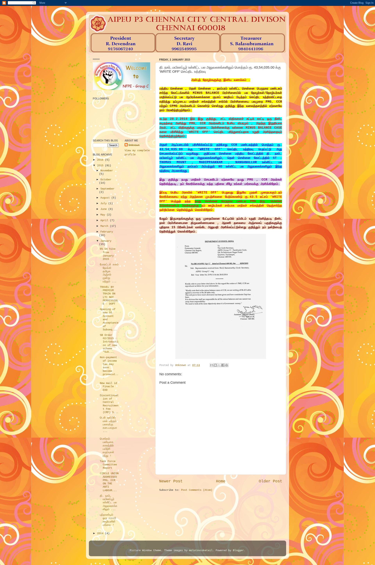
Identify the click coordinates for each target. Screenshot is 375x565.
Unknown (134, 145)
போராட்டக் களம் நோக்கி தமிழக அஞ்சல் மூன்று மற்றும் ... (109, 273)
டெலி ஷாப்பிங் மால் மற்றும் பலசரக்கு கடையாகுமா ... (108, 424)
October (105, 179)
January (105, 240)
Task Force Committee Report (108, 465)
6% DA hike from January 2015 (107, 254)
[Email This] (212, 365)
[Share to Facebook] (223, 365)
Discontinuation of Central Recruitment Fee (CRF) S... (109, 404)
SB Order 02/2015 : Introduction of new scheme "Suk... (109, 343)
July (104, 203)
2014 (101, 533)
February (106, 231)
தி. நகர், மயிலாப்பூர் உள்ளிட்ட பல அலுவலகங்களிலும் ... (108, 502)
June (104, 209)
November (106, 170)
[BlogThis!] (215, 365)
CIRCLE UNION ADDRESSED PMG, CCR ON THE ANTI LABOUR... (109, 482)
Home (220, 481)
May (103, 214)
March (105, 226)
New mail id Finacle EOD (108, 387)
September (107, 188)
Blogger (238, 550)
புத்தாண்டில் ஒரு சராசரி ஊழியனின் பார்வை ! (108, 520)
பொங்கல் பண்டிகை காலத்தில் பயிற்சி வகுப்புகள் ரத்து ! (107, 447)
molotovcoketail (200, 550)
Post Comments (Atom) (196, 490)
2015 (101, 165)
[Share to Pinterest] (227, 365)
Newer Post (171, 481)
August (105, 197)
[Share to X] (219, 365)
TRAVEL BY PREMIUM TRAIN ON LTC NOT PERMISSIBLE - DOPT (109, 295)
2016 (101, 159)
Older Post (270, 481)
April (105, 220)
